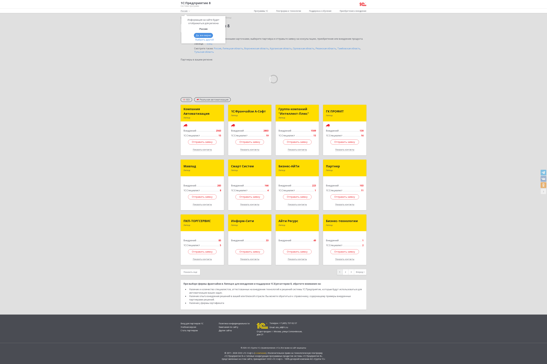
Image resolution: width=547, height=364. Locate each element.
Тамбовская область (348, 48)
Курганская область (281, 48)
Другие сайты (225, 330)
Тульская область (204, 51)
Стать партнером (189, 330)
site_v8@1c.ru (281, 327)
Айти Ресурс (288, 221)
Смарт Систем (242, 166)
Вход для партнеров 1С (192, 323)
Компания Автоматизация (196, 111)
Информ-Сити (242, 221)
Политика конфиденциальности (234, 323)
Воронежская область (256, 48)
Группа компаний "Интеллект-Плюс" (293, 111)
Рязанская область (326, 48)
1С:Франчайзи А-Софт (248, 111)
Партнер (333, 166)
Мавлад (189, 166)
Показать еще (190, 272)
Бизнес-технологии (342, 221)
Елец (209, 43)
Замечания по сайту (228, 327)
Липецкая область (232, 48)
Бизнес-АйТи (288, 166)
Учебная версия (188, 327)
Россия (217, 48)
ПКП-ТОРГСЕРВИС (197, 221)
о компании (260, 353)
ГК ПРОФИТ (335, 111)
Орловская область (303, 48)
